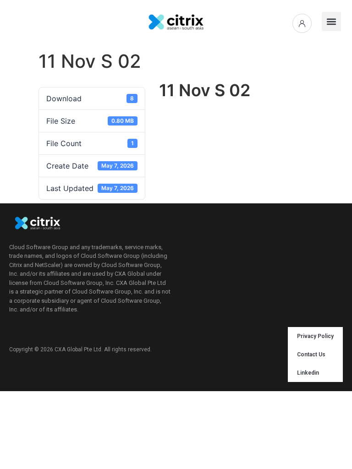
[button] (331, 21)
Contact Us (311, 354)
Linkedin (308, 373)
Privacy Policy (315, 336)
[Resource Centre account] (302, 23)
